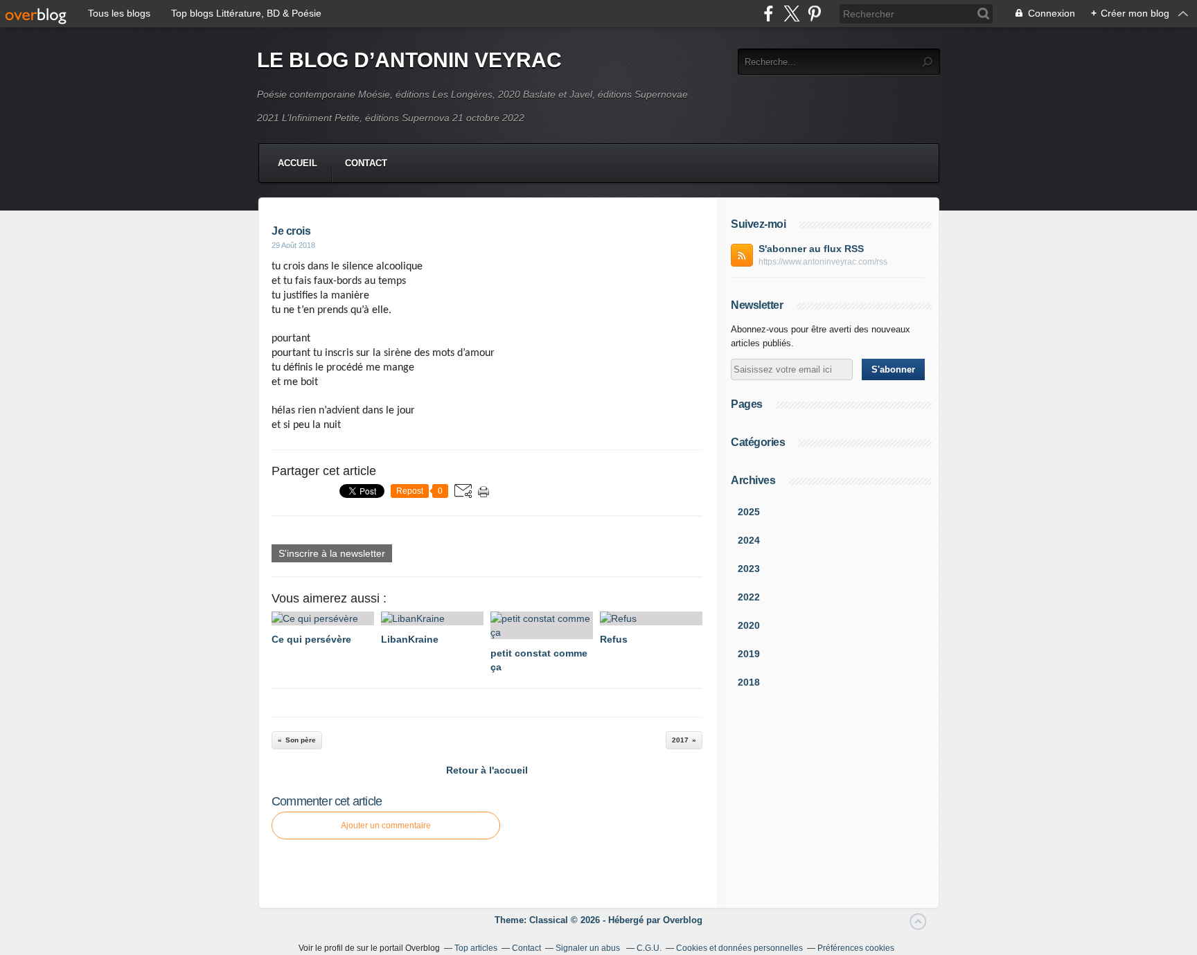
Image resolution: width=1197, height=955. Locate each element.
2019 (749, 653)
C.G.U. (649, 948)
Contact (366, 163)
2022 (749, 597)
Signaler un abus (589, 948)
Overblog (682, 920)
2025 (749, 511)
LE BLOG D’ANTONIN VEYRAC (409, 59)
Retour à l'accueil (487, 770)
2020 (749, 625)
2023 (749, 568)
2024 (749, 540)
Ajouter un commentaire (386, 825)
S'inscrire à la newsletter (331, 553)
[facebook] (768, 13)
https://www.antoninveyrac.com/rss (823, 262)
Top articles (475, 948)
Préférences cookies (855, 948)
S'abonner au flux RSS (811, 248)
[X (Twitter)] (791, 13)
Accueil (297, 163)
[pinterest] (814, 13)
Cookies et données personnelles (739, 948)
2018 (749, 682)
